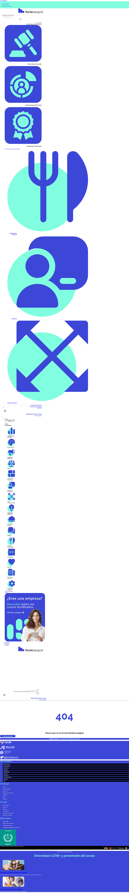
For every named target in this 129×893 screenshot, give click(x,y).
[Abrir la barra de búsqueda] (37, 690)
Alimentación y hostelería (13, 234)
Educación (14, 318)
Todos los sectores (12, 402)
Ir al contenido (3, 0)
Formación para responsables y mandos (13, 872)
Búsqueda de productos (8, 15)
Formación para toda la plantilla (11, 889)
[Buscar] (20, 19)
